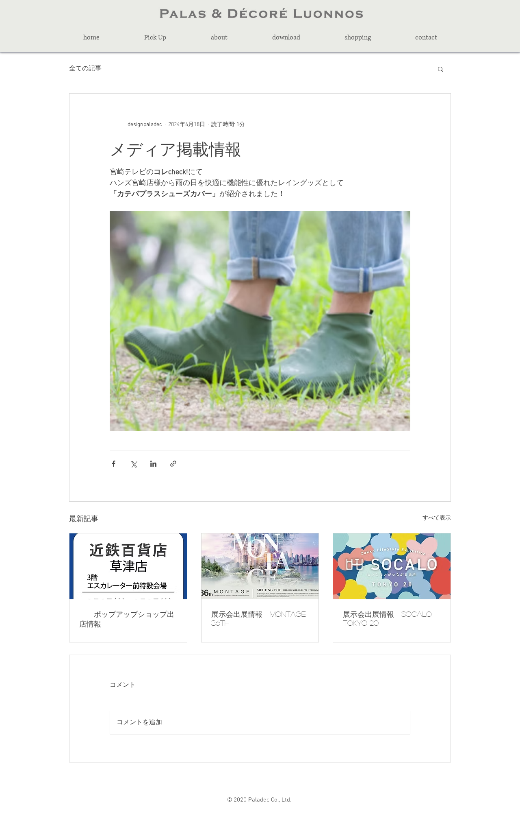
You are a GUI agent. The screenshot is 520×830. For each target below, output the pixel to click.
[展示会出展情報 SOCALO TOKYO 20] (392, 566)
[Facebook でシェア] (113, 463)
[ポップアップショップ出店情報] (128, 566)
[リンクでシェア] (173, 463)
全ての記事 (85, 69)
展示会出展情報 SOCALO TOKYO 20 (387, 618)
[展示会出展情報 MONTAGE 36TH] (260, 566)
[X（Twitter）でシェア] (133, 463)
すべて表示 (436, 518)
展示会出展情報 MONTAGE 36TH (258, 618)
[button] (155, 37)
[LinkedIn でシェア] (153, 463)
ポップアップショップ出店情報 (126, 618)
